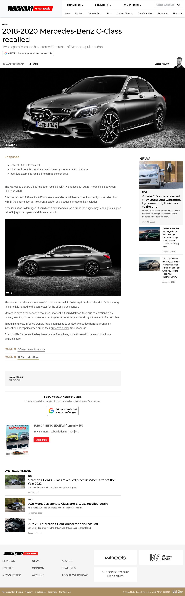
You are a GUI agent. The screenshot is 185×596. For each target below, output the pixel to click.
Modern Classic (124, 13)
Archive (38, 575)
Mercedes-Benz (19, 186)
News (67, 13)
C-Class (32, 186)
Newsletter (11, 575)
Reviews (79, 13)
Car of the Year (145, 13)
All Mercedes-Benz (28, 357)
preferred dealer (60, 328)
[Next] (181, 13)
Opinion (38, 568)
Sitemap (52, 592)
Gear (109, 13)
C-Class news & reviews (31, 349)
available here (13, 338)
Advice (67, 561)
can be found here (58, 334)
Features (69, 568)
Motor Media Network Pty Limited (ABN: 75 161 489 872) (147, 592)
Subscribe (163, 13)
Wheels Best (95, 13)
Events (7, 568)
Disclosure (40, 592)
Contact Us (65, 592)
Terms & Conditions (12, 592)
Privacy (29, 592)
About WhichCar (75, 575)
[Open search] (178, 5)
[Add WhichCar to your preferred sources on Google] (63, 411)
